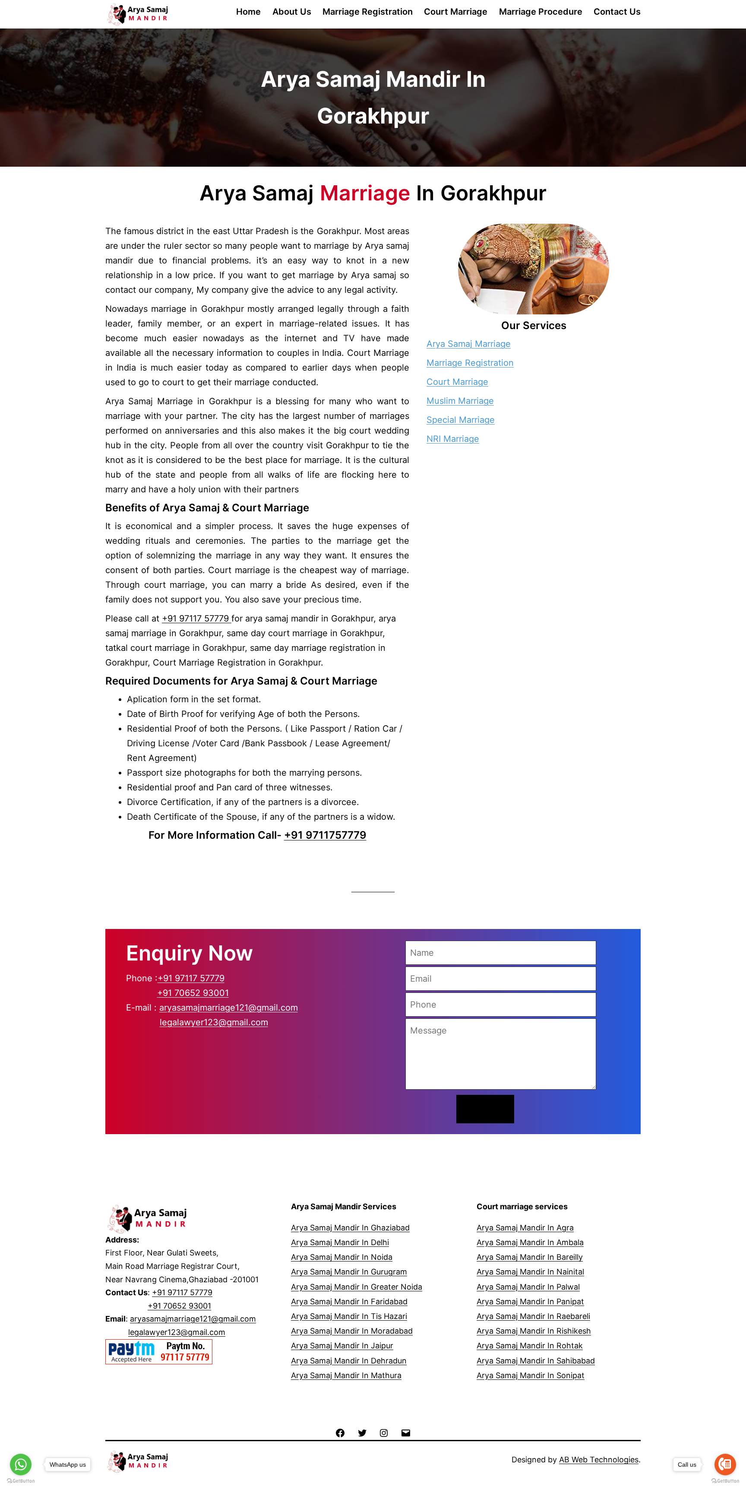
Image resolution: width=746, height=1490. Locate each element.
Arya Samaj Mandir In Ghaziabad (350, 1227)
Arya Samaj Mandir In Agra (525, 1227)
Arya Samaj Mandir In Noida (341, 1257)
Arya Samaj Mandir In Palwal (528, 1286)
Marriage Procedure (540, 11)
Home (248, 11)
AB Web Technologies (599, 1459)
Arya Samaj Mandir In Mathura (346, 1375)
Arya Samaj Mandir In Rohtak (530, 1345)
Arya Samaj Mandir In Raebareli (533, 1316)
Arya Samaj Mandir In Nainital (530, 1271)
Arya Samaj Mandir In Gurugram (349, 1271)
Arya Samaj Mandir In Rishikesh (534, 1330)
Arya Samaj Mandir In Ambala (530, 1242)
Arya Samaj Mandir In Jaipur (342, 1345)
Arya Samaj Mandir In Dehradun (349, 1360)
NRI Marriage (453, 439)
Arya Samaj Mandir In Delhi (340, 1242)
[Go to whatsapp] (21, 1464)
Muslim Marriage (460, 401)
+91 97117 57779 (196, 618)
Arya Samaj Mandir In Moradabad (352, 1330)
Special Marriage (461, 420)
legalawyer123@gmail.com (214, 1022)
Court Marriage (455, 11)
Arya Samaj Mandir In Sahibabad (536, 1360)
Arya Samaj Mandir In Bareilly (530, 1257)
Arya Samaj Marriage (469, 344)
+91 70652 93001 (193, 993)
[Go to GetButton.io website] (725, 1481)
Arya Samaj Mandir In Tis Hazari (349, 1316)
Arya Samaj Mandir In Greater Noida (356, 1286)
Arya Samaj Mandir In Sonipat (531, 1375)
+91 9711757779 (325, 835)
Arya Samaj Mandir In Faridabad (349, 1301)
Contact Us (617, 11)
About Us (291, 11)
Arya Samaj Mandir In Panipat (530, 1301)
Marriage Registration (367, 11)
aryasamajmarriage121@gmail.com (228, 1007)
